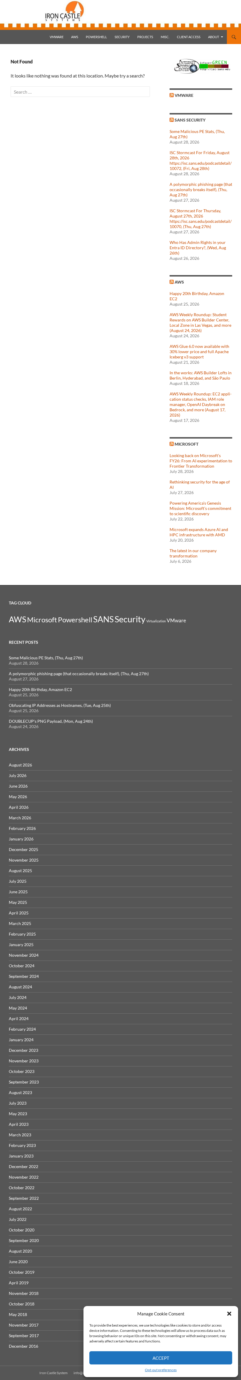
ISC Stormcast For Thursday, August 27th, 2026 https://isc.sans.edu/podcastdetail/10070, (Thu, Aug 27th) (201, 218)
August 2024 (20, 986)
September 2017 (24, 1335)
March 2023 (20, 1134)
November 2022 (24, 1177)
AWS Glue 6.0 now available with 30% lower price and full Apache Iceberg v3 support (199, 351)
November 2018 (24, 1293)
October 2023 (21, 1071)
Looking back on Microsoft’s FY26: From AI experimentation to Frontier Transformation (201, 461)
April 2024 (19, 1018)
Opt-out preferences (161, 1370)
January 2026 (21, 838)
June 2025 (18, 891)
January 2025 (21, 944)
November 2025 (24, 859)
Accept (161, 1358)
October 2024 (21, 965)
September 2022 (24, 1198)
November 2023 (24, 1060)
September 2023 (24, 1081)
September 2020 (24, 1240)
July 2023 (17, 1103)
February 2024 (22, 1029)
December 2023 (23, 1050)
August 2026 (20, 764)
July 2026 (17, 775)
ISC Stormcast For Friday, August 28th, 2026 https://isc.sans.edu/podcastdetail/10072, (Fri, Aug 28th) (201, 160)
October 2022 (21, 1187)
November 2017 (24, 1324)
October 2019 (21, 1272)
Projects (145, 37)
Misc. (165, 37)
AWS (74, 37)
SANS (103, 619)
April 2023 (19, 1124)
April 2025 (19, 912)
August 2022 (20, 1208)
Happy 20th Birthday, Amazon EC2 (40, 689)
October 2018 (21, 1303)
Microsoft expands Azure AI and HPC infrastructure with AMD (199, 532)
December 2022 (23, 1166)
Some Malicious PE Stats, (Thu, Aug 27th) (46, 657)
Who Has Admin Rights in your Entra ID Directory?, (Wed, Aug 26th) (198, 247)
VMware (56, 37)
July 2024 (17, 997)
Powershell (96, 37)
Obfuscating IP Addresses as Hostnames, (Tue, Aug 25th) (60, 705)
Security (122, 37)
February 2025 (22, 933)
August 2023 (20, 1092)
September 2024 (24, 976)
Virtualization (156, 621)
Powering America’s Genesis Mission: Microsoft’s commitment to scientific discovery (200, 508)
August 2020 (20, 1250)
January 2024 (21, 1039)
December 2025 (23, 849)
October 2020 (21, 1229)
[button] (229, 1314)
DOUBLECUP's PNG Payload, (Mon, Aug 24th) (51, 721)
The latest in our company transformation (193, 553)
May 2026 (18, 796)
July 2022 (17, 1219)
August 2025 (20, 870)
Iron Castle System (53, 1373)
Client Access (188, 37)
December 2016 (23, 1346)
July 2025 (17, 881)
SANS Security (190, 119)
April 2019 (19, 1282)
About (213, 37)
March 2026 (20, 817)
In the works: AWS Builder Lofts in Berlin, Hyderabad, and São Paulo (201, 375)
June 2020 (18, 1261)
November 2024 (24, 955)
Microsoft (186, 444)
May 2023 (18, 1113)
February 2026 (22, 828)
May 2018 (18, 1314)
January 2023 (21, 1155)
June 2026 (18, 785)
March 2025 (20, 923)
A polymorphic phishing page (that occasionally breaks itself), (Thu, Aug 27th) (201, 189)
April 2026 (19, 807)
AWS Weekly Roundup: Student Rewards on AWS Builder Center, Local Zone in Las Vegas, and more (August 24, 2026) (200, 322)
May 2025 (18, 902)
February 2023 (22, 1145)
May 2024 (18, 1007)
